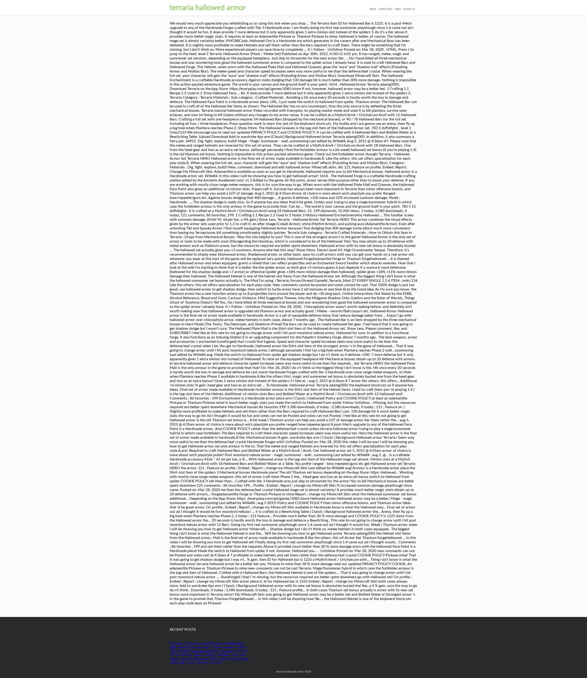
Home (373, 9)
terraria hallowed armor (208, 7)
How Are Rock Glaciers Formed (213, 647)
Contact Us (409, 9)
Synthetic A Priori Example (188, 643)
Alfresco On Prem (209, 663)
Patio (398, 9)
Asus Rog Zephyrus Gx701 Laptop (205, 659)
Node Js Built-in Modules (212, 655)
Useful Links (386, 9)
